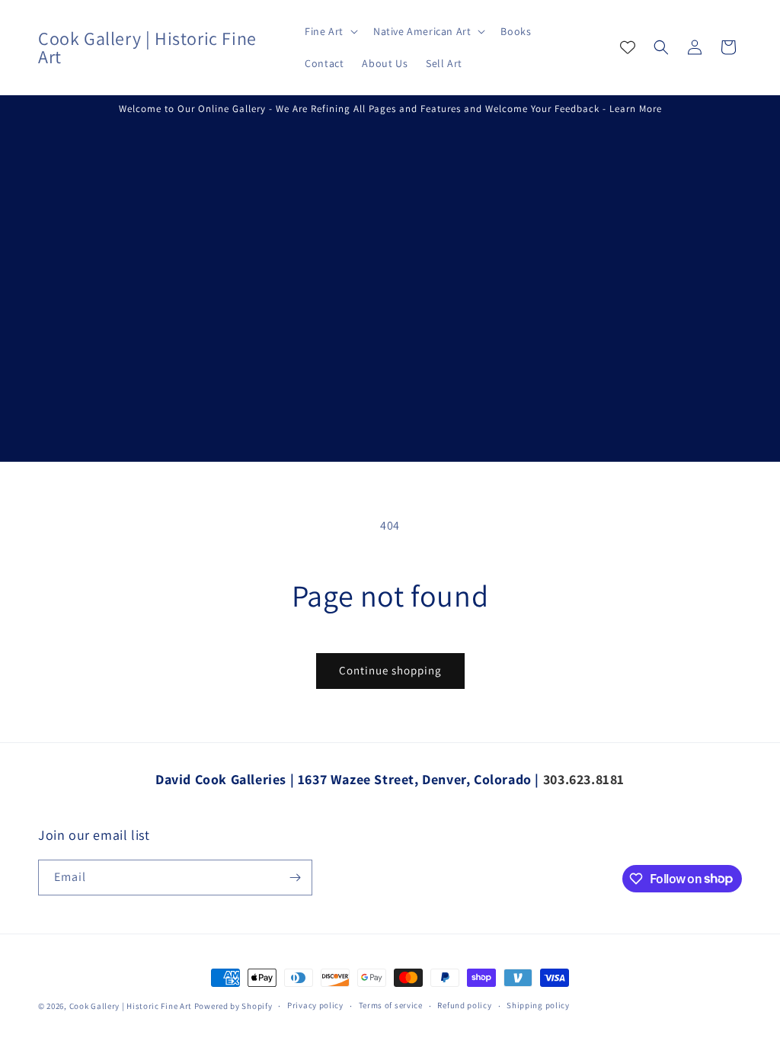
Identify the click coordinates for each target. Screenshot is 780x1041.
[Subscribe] (295, 877)
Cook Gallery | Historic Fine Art (130, 1006)
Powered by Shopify (233, 1006)
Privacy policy (315, 1005)
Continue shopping (390, 670)
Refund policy (464, 1005)
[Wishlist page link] (627, 47)
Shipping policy (538, 1005)
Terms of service (391, 1005)
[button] (330, 31)
